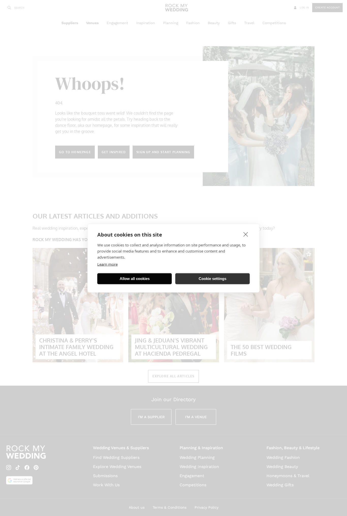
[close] (246, 234)
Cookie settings (212, 278)
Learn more (107, 264)
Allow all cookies (135, 278)
